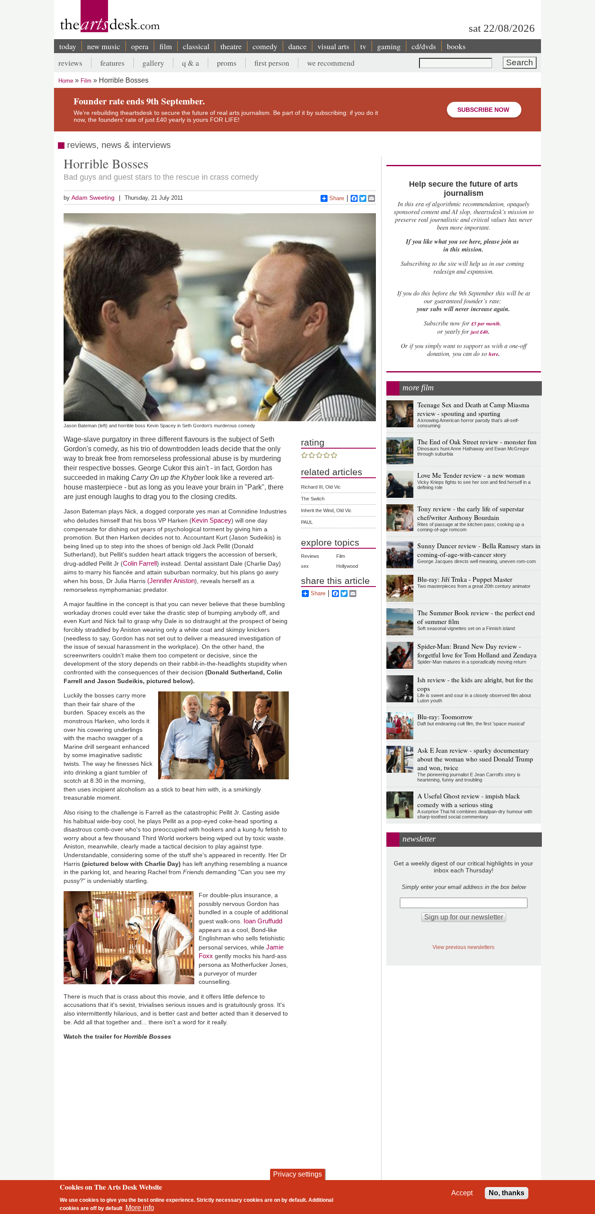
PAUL (307, 522)
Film (86, 80)
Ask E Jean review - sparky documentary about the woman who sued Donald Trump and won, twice (475, 759)
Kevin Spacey (211, 520)
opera (140, 46)
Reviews (310, 556)
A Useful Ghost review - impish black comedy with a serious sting (468, 800)
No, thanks (506, 1193)
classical (196, 46)
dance (297, 46)
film (165, 46)
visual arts (333, 46)
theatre (231, 46)
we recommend (331, 62)
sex (305, 566)
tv (363, 46)
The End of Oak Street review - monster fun (477, 441)
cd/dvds (424, 46)
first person (271, 62)
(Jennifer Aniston (171, 580)
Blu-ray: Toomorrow (445, 716)
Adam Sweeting (93, 197)
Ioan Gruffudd (262, 921)
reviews (70, 62)
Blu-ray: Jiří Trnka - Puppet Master (464, 579)
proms (227, 62)
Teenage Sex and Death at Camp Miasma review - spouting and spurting (473, 409)
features (112, 62)
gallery (153, 62)
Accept (462, 1193)
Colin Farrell (140, 563)
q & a (190, 62)
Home (65, 80)
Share (336, 198)
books (456, 46)
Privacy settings (297, 1174)
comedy (265, 46)
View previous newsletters (463, 947)
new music (103, 46)
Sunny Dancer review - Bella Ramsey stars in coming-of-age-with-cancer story (479, 550)
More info (139, 1207)
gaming (389, 46)
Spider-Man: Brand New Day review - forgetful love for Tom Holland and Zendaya (477, 650)
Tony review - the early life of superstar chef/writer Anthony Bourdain (470, 513)
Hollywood (347, 566)
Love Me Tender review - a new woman (471, 475)
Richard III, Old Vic (321, 487)
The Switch (313, 498)
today (67, 46)
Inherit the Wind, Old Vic (326, 510)
